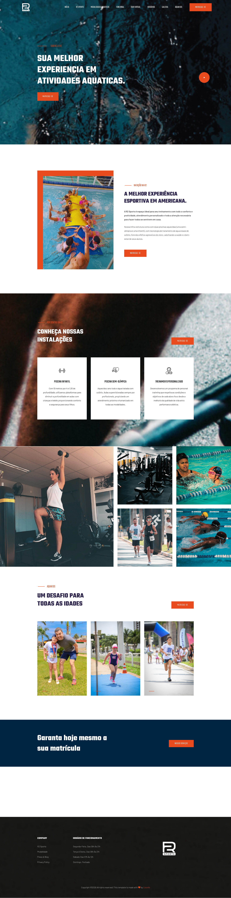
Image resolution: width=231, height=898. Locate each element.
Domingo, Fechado (81, 862)
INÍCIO (67, 7)
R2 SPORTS (80, 7)
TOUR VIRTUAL (135, 7)
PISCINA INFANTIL (62, 382)
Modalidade (42, 851)
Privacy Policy (43, 862)
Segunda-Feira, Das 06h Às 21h (86, 846)
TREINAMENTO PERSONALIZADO (169, 382)
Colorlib (146, 887)
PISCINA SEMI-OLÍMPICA (115, 382)
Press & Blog (43, 857)
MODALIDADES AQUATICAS (100, 7)
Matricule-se (200, 7)
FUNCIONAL (120, 7)
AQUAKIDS (178, 7)
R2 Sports (41, 846)
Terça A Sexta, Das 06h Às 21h (86, 851)
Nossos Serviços (181, 743)
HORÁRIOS (151, 7)
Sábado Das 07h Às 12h (83, 857)
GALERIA (165, 7)
